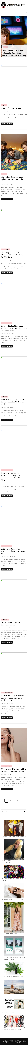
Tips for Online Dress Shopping (9, 933)
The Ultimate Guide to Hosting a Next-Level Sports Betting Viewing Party (13, 53)
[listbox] (14, 39)
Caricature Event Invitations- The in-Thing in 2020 (14, 836)
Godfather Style (16, 1040)
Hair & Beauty (5, 249)
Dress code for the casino (11, 108)
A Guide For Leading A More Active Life (11, 995)
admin (3, 111)
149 (18, 800)
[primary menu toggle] (2, 13)
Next (25, 801)
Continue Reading (7, 123)
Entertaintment (7, 46)
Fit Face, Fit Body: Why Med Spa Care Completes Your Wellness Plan (12, 698)
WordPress (19, 1042)
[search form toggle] (26, 12)
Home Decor (5, 619)
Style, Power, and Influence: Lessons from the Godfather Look (12, 402)
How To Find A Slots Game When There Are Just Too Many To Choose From (14, 328)
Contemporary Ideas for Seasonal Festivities (11, 623)
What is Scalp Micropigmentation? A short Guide (13, 899)
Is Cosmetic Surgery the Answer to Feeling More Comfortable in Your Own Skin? (11, 476)
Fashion (4, 105)
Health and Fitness (7, 692)
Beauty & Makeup (6, 766)
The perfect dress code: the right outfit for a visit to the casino (12, 179)
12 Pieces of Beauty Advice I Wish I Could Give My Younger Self (13, 551)
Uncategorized (19, 46)
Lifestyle (4, 396)
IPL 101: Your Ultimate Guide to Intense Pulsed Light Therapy (14, 770)
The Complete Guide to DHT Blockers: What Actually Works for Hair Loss (14, 254)
